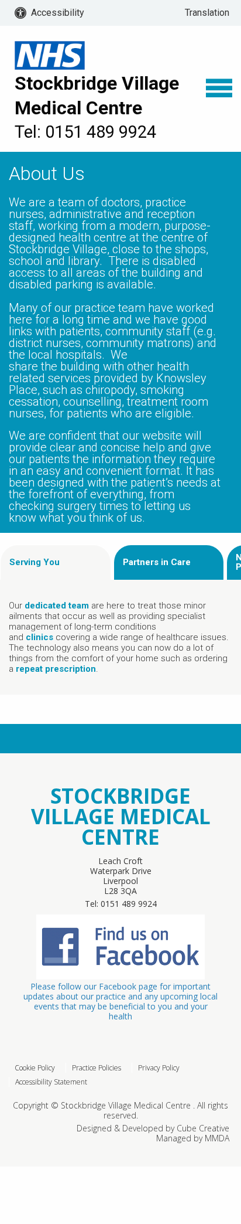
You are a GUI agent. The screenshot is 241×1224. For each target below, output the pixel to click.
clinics (39, 637)
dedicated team (57, 605)
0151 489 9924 (129, 903)
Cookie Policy (35, 1068)
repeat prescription (56, 669)
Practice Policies (96, 1068)
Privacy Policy (159, 1068)
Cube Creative (203, 1128)
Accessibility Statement (51, 1082)
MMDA (217, 1138)
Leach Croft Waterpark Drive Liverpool (121, 870)
